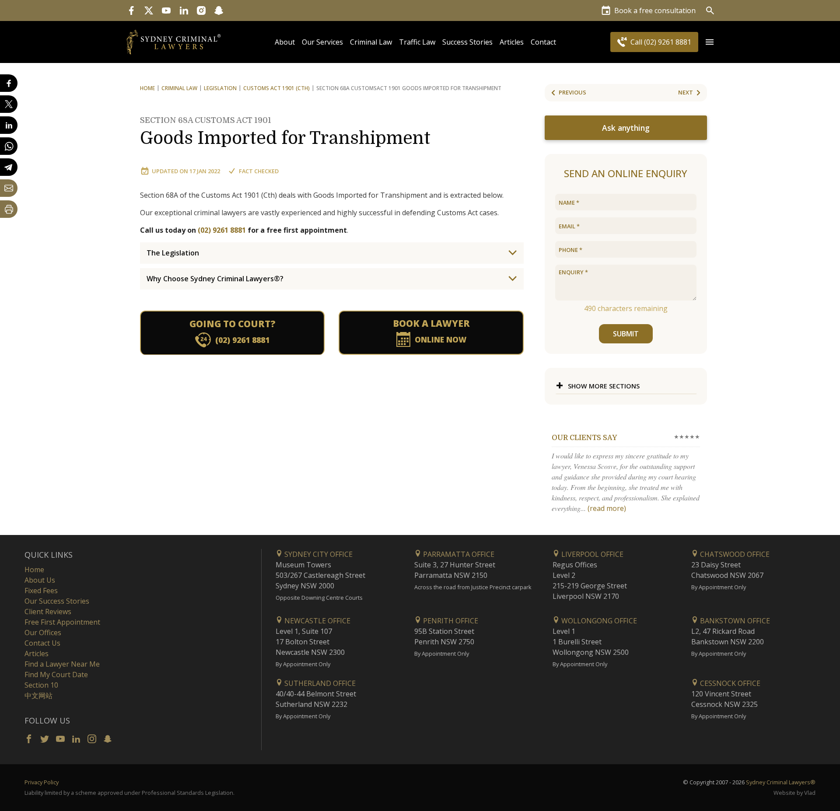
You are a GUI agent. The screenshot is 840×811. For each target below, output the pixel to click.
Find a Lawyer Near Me (62, 664)
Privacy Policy (41, 782)
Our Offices (42, 632)
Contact (543, 42)
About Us (39, 580)
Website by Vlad (795, 793)
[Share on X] (9, 104)
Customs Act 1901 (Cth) (276, 88)
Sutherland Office (319, 683)
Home (147, 88)
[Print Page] (9, 209)
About (285, 42)
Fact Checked (259, 171)
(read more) (607, 508)
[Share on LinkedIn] (9, 125)
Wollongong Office (598, 621)
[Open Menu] (709, 42)
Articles (512, 42)
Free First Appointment (62, 622)
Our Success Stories (56, 601)
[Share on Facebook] (9, 83)
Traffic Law (417, 42)
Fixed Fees (41, 590)
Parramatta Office (457, 554)
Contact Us (42, 643)
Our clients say (584, 438)
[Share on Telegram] (9, 167)
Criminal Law (371, 42)
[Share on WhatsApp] (9, 146)
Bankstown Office (734, 621)
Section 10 (41, 685)
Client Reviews (47, 611)
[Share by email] (9, 188)
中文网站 (38, 695)
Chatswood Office (734, 554)
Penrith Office (449, 621)
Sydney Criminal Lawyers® (781, 782)
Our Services (322, 42)
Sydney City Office (318, 554)
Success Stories (467, 42)
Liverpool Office (591, 554)
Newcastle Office (316, 621)
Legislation (220, 88)
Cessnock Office (729, 683)
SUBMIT (626, 334)
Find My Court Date (56, 674)
